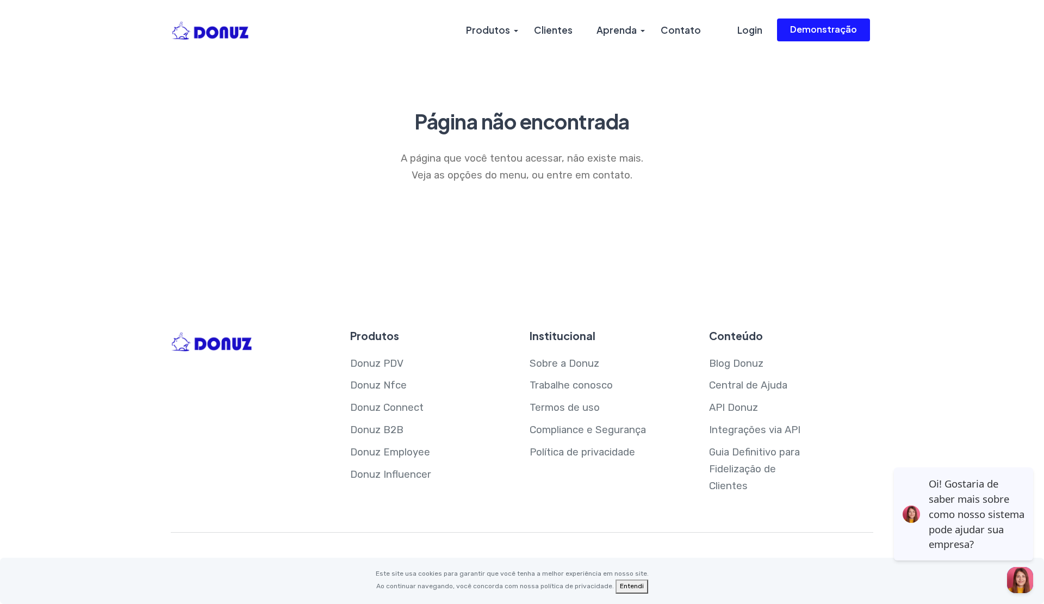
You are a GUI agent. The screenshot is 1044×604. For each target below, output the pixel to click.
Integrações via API (754, 430)
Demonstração (823, 29)
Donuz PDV (376, 363)
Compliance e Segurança (588, 430)
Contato (681, 30)
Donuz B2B (376, 430)
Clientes (553, 30)
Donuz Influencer (390, 474)
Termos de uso (565, 408)
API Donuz (733, 408)
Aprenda (616, 30)
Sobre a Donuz (564, 363)
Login (749, 30)
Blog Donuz (736, 363)
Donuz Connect (387, 408)
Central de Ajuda (748, 385)
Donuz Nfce (378, 385)
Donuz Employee (390, 452)
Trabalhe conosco (571, 385)
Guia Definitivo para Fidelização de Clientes (754, 469)
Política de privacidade (582, 452)
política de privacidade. (577, 586)
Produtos (488, 30)
